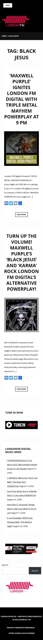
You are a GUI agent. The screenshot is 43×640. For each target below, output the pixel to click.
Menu (8, 5)
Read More (22, 215)
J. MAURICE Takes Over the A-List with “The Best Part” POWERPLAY (22, 482)
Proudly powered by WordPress (21, 628)
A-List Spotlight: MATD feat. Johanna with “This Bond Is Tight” (20, 522)
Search (5, 565)
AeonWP (31, 633)
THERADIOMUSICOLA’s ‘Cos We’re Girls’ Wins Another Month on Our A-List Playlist (22, 464)
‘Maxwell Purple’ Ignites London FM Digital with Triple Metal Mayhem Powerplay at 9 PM (21, 99)
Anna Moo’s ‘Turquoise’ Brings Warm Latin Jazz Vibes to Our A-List (22, 508)
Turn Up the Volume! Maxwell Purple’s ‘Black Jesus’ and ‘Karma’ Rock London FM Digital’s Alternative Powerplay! (21, 262)
